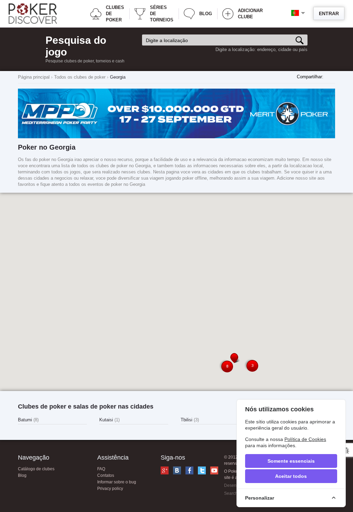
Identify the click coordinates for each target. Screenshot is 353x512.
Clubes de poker (115, 13)
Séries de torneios (161, 13)
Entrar (329, 13)
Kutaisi (109, 419)
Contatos (105, 475)
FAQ (101, 468)
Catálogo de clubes (36, 468)
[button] (235, 358)
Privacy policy (110, 488)
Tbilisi (190, 419)
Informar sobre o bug (116, 482)
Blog (205, 13)
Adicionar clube (250, 13)
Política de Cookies (305, 439)
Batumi (28, 419)
